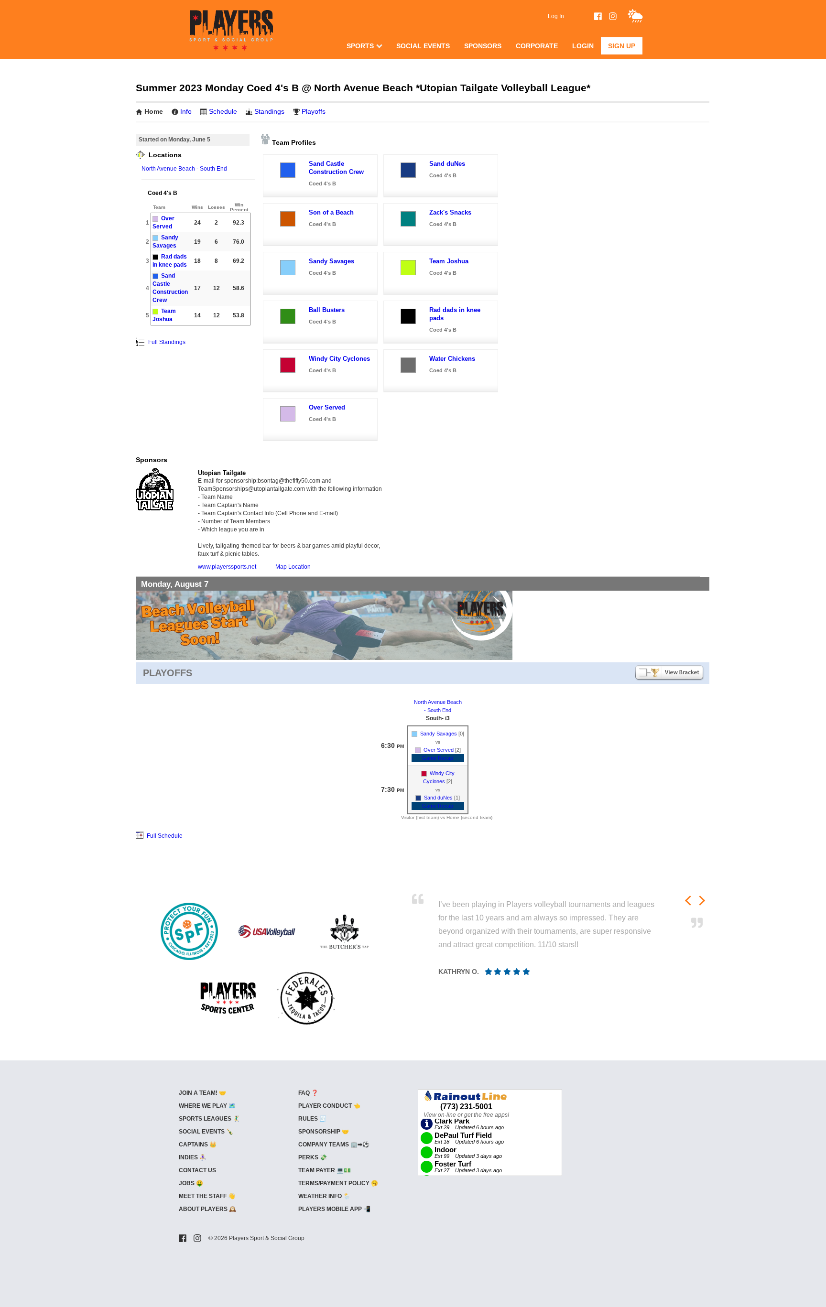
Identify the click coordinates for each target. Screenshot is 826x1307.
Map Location (293, 566)
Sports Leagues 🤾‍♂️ (209, 1118)
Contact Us (197, 1170)
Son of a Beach (331, 212)
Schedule (223, 111)
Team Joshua (448, 261)
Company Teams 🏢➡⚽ (334, 1144)
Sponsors (482, 46)
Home (153, 111)
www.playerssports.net (227, 566)
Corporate (537, 46)
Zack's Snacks (450, 212)
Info (186, 111)
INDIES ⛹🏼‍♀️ (192, 1157)
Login (583, 46)
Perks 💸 (312, 1157)
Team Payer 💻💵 (324, 1170)
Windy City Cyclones (339, 358)
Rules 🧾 (312, 1118)
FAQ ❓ (308, 1093)
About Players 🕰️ (207, 1209)
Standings (269, 111)
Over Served (327, 407)
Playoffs (314, 111)
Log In (556, 16)
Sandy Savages (331, 261)
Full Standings (166, 342)
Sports (360, 46)
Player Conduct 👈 (329, 1105)
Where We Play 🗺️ (207, 1105)
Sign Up (621, 46)
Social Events (423, 46)
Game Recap (437, 758)
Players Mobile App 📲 (334, 1209)
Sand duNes (447, 163)
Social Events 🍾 (206, 1131)
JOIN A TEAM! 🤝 (202, 1093)
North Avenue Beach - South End (184, 168)
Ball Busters (327, 309)
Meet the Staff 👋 (207, 1196)
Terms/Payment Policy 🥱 (338, 1183)
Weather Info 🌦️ (324, 1196)
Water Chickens (452, 358)
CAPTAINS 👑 (198, 1144)
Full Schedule (164, 835)
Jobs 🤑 (191, 1183)
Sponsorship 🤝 (323, 1131)
